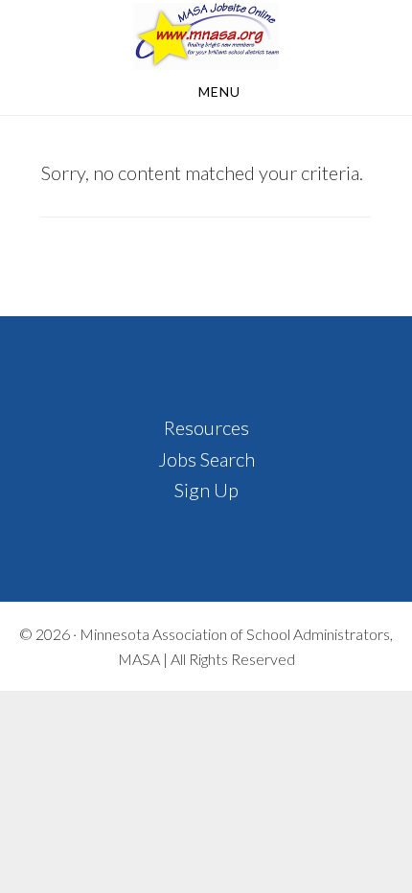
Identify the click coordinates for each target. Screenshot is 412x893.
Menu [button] (219, 91)
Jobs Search (206, 458)
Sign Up (206, 489)
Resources (206, 427)
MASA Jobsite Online (206, 36)
